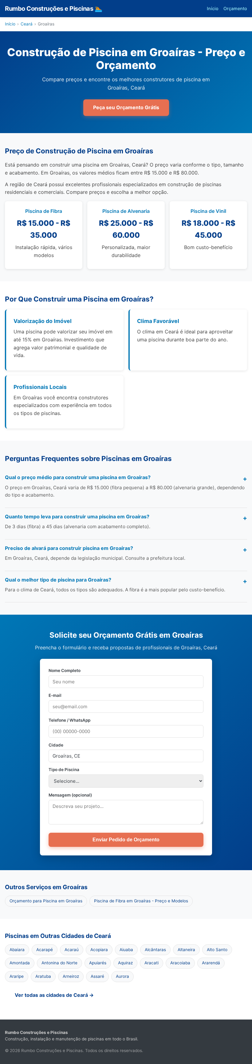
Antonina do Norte (59, 962)
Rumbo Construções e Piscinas (53, 8)
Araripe (17, 976)
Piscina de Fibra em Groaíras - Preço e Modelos (141, 900)
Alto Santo (217, 949)
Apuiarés (97, 962)
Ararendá (211, 962)
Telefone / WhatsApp (69, 720)
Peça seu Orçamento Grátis (126, 107)
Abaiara (17, 949)
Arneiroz (71, 976)
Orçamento (235, 8)
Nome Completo (65, 670)
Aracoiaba (180, 962)
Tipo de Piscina (64, 769)
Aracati (151, 962)
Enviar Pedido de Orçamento (126, 839)
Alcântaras (155, 949)
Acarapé (44, 949)
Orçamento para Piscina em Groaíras (46, 900)
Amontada (20, 962)
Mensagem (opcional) (70, 795)
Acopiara (99, 949)
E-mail (55, 695)
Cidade (56, 745)
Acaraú (72, 949)
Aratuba (43, 976)
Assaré (97, 976)
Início (213, 8)
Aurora (122, 976)
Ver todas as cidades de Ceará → (54, 995)
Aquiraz (125, 962)
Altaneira (186, 949)
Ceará (27, 23)
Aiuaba (126, 949)
